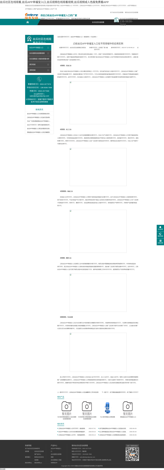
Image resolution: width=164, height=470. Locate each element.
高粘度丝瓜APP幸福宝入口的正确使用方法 (39, 132)
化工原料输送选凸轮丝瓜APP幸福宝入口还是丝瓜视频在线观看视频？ (113, 431)
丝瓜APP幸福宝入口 (66, 5)
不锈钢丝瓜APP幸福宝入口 (45, 30)
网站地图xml (38, 463)
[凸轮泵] (31, 19)
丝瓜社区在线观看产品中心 (58, 30)
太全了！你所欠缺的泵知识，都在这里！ (39, 125)
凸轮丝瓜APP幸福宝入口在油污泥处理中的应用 (39, 117)
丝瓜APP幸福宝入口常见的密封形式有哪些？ (39, 128)
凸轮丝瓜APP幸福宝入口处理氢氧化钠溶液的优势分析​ (113, 435)
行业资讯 (93, 37)
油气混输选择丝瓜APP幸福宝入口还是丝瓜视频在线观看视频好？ (113, 428)
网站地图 (2, 469)
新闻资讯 (85, 28)
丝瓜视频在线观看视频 (37, 53)
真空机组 (32, 64)
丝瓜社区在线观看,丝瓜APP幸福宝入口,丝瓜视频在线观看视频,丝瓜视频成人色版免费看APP (54, 2)
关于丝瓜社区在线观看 (116, 12)
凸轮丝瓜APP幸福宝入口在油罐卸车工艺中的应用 (83, 392)
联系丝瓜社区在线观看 (131, 12)
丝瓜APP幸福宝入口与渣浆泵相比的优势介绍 (39, 113)
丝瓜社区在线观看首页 (98, 23)
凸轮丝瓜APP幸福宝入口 (32, 30)
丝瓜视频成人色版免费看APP (39, 59)
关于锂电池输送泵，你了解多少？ (124, 392)
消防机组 (32, 70)
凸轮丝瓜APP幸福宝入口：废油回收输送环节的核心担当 (72, 428)
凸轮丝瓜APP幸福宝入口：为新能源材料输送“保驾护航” (72, 435)
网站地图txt (28, 463)
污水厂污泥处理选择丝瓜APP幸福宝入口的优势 (39, 121)
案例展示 (72, 28)
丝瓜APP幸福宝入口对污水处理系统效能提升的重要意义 (72, 431)
